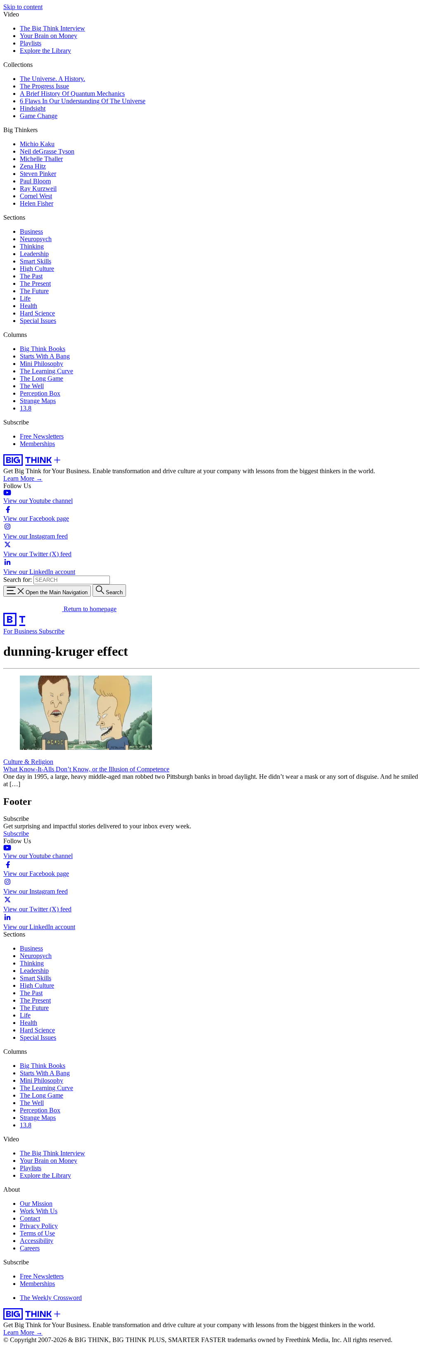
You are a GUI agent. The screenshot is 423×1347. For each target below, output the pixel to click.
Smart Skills (35, 261)
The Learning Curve (46, 371)
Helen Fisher (36, 203)
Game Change (38, 115)
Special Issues (38, 320)
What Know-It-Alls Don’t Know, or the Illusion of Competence (86, 769)
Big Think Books (42, 348)
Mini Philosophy (41, 363)
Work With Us (38, 1210)
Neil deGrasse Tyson (47, 151)
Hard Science (37, 313)
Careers (30, 1248)
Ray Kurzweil (38, 188)
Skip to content (23, 6)
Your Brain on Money (48, 35)
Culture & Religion (28, 761)
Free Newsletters (42, 436)
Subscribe (51, 631)
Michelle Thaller (41, 158)
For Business (21, 631)
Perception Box (40, 393)
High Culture (37, 268)
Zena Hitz (33, 166)
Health (28, 305)
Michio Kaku (37, 143)
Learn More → (23, 478)
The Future (34, 290)
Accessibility (36, 1240)
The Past (31, 276)
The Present (35, 283)
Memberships (37, 443)
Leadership (34, 253)
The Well (32, 385)
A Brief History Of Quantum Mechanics (72, 93)
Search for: (17, 579)
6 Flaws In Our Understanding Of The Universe (82, 100)
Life (25, 298)
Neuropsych (36, 238)
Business (31, 231)
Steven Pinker (38, 173)
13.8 (25, 408)
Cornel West (36, 195)
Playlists (30, 43)
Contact (30, 1218)
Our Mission (36, 1203)
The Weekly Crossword (51, 1297)
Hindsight (32, 108)
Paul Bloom (35, 181)
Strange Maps (38, 400)
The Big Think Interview (52, 28)
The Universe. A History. (52, 78)
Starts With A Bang (45, 356)
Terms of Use (37, 1233)
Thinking (32, 246)
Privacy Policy (39, 1225)
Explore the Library (45, 50)
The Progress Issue (44, 86)
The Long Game (41, 378)
